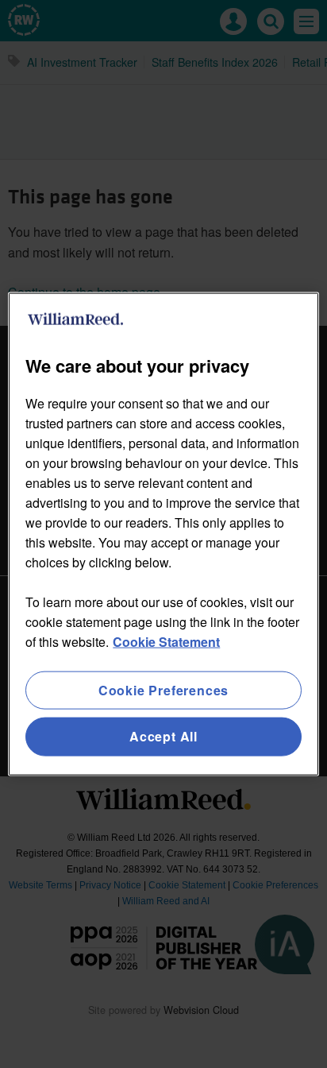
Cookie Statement (166, 642)
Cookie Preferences (163, 690)
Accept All (163, 736)
